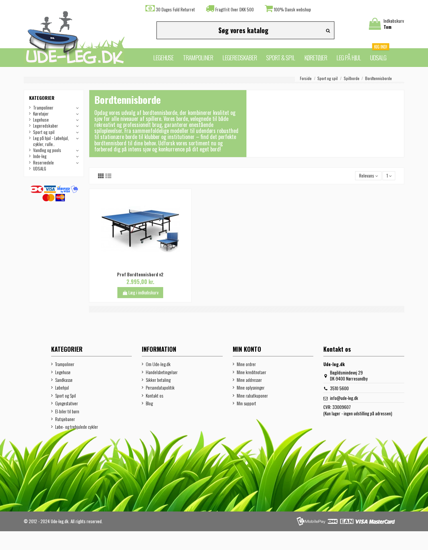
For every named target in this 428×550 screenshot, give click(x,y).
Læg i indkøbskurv (143, 292)
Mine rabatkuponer (252, 396)
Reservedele (43, 162)
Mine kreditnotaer (251, 372)
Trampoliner (43, 108)
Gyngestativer (66, 403)
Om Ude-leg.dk (158, 364)
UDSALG (39, 168)
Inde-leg (39, 156)
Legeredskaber (45, 126)
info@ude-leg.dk (344, 398)
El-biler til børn (67, 411)
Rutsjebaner (65, 419)
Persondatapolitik (160, 388)
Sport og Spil (65, 396)
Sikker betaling (158, 380)
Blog (149, 403)
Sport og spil (44, 132)
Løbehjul (62, 388)
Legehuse (41, 120)
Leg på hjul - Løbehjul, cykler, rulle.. (51, 141)
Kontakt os (154, 396)
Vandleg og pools (47, 150)
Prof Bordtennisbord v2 (140, 274)
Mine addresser (249, 380)
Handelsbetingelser (162, 372)
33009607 (341, 407)
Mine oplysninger (250, 388)
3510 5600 (339, 388)
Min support (246, 403)
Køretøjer (41, 114)
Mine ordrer (246, 364)
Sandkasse (64, 380)
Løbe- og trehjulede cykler (76, 427)
